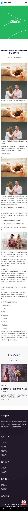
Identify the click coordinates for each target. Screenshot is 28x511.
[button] (11, 360)
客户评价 (4, 443)
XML (21, 506)
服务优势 (4, 447)
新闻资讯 (4, 451)
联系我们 (4, 455)
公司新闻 (4, 468)
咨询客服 (4, 485)
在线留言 (4, 489)
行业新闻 (4, 472)
